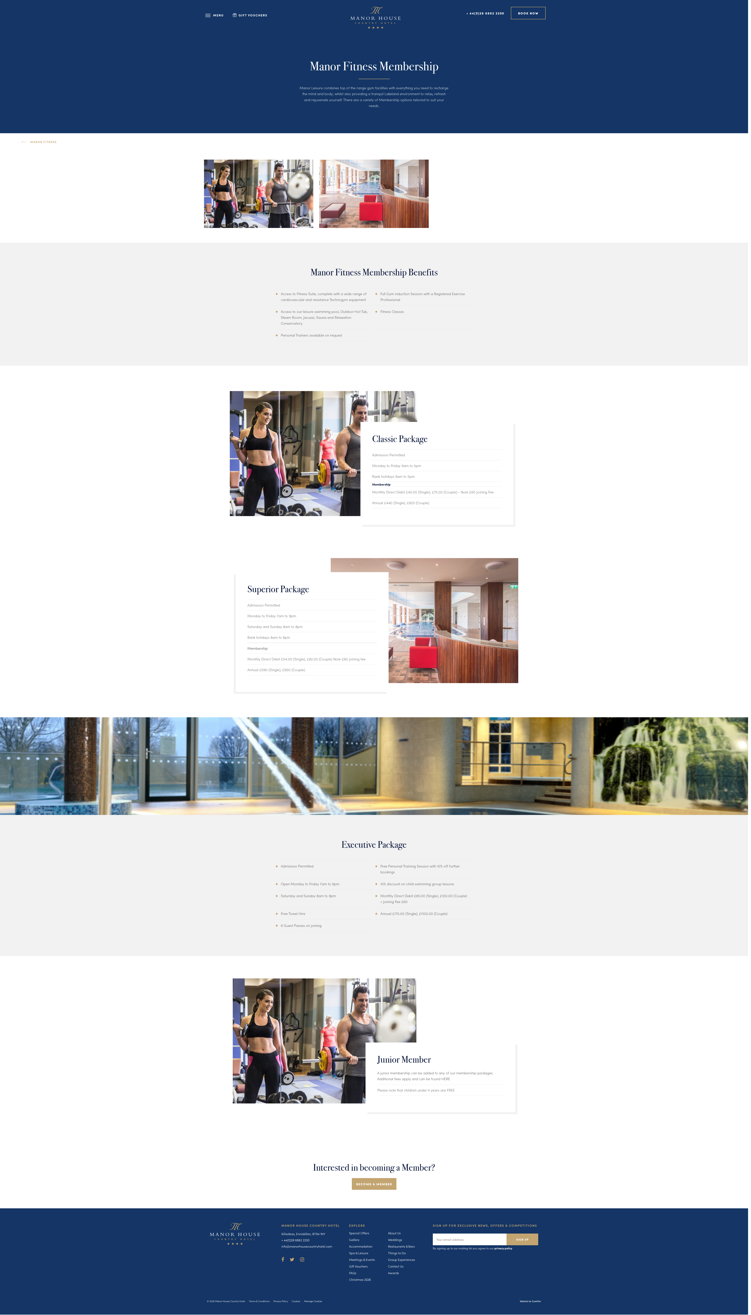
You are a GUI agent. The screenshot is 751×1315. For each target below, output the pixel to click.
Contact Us (395, 1266)
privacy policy (503, 1248)
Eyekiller (536, 1301)
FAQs (352, 1273)
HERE (445, 1078)
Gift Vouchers (358, 1266)
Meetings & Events (362, 1259)
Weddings (395, 1239)
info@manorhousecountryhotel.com (306, 1246)
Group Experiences (401, 1259)
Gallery (354, 1239)
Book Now (528, 13)
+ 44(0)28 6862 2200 (485, 13)
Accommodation (360, 1246)
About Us (394, 1233)
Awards (393, 1273)
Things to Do (397, 1253)
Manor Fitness (43, 142)
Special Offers (359, 1233)
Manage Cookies (313, 1301)
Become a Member (374, 1184)
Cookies (296, 1301)
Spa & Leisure (358, 1253)
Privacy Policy (280, 1301)
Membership (381, 484)
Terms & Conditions (259, 1301)
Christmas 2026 (360, 1279)
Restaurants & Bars (401, 1246)
